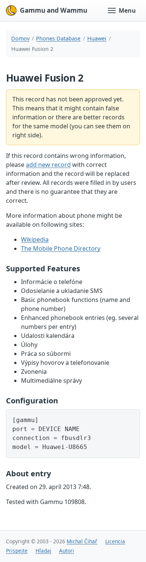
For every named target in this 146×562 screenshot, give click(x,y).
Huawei (96, 38)
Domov (20, 38)
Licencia (115, 541)
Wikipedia (35, 239)
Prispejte (17, 550)
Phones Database (58, 38)
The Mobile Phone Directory (60, 248)
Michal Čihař (82, 541)
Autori (66, 550)
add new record (48, 165)
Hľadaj (43, 550)
